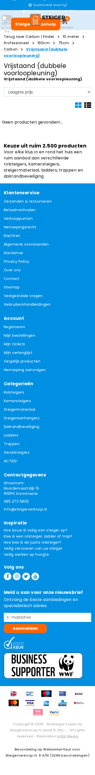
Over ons (12, 270)
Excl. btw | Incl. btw (7, 27)
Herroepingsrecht (20, 227)
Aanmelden (25, 628)
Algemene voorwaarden (26, 244)
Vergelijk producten (22, 361)
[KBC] (64, 705)
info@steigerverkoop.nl (25, 509)
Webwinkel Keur (57, 749)
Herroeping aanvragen (25, 369)
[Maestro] (48, 696)
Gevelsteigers (16, 452)
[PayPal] (55, 715)
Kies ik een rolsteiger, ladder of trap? (38, 536)
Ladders (11, 435)
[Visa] (32, 705)
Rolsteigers (14, 392)
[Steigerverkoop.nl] (48, 19)
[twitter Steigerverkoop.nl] (26, 576)
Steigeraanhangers (22, 418)
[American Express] (48, 705)
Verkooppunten (18, 218)
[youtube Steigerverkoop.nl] (35, 576)
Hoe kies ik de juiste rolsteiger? (32, 542)
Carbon (11, 49)
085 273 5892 (16, 501)
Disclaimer (14, 252)
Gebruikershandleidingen (27, 304)
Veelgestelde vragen (23, 295)
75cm (63, 42)
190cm (43, 42)
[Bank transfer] (80, 696)
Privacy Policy (16, 261)
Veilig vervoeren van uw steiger (33, 548)
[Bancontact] (32, 696)
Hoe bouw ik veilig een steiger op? (35, 530)
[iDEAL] (15, 696)
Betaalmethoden (20, 209)
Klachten (12, 235)
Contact (12, 278)
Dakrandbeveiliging (22, 426)
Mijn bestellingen (19, 335)
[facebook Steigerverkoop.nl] (7, 576)
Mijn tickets (14, 344)
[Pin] (64, 696)
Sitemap (12, 287)
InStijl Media (67, 736)
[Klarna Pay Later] (40, 715)
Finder (48, 36)
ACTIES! (10, 461)
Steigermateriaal (19, 409)
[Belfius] (80, 705)
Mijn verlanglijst (18, 352)
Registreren (14, 326)
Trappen (12, 443)
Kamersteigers (17, 400)
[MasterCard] (15, 705)
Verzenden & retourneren (28, 201)
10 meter (71, 36)
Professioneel (16, 42)
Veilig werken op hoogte (26, 554)
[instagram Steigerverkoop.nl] (17, 576)
